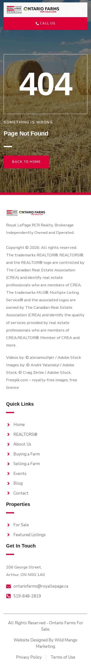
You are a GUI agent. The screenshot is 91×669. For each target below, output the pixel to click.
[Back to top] (79, 657)
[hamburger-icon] (77, 10)
